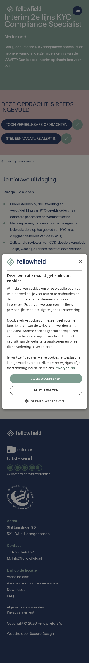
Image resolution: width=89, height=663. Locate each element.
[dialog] (44, 332)
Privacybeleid (65, 368)
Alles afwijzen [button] (46, 390)
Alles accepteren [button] (46, 379)
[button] (44, 401)
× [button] (80, 261)
